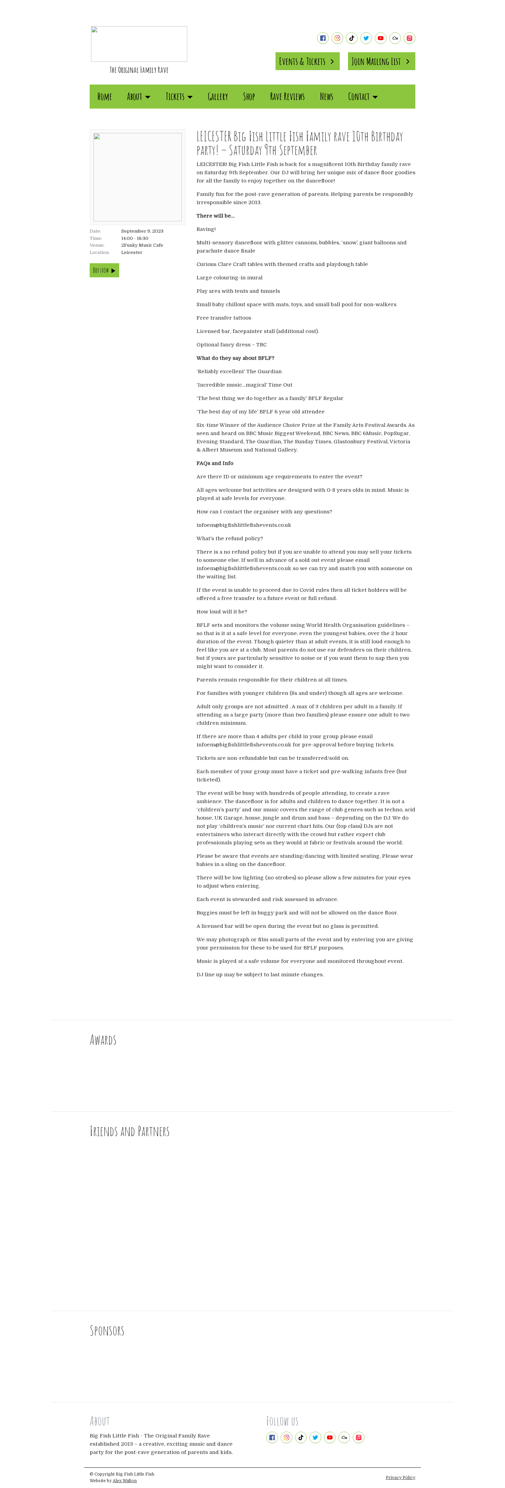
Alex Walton (125, 1480)
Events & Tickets (302, 61)
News (326, 96)
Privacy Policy (400, 1477)
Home (104, 96)
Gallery (218, 96)
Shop (249, 96)
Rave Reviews (287, 96)
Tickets (175, 96)
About (134, 96)
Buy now (101, 270)
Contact (359, 96)
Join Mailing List (376, 61)
